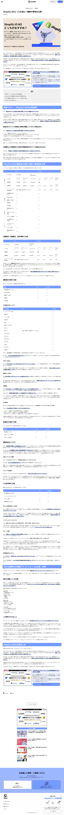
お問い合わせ (53, 1)
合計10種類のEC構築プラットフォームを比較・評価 (15, 98)
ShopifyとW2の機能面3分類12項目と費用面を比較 (15, 96)
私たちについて (6, 803)
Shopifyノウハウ (29, 8)
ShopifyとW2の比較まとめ (10, 100)
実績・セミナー (6, 806)
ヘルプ (5, 809)
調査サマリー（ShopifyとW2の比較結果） (13, 94)
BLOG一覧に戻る (32, 704)
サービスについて (7, 801)
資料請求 (60, 1)
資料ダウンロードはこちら (46, 86)
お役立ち (36, 8)
